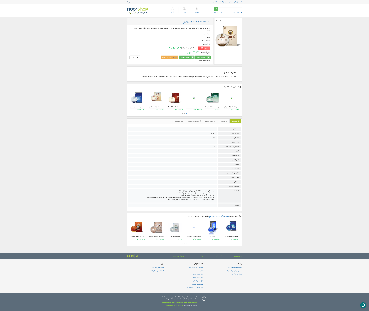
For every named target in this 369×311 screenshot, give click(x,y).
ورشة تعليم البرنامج (198, 274)
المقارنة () (217, 13)
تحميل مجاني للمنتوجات (158, 267)
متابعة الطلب (219, 256)
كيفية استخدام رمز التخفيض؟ (195, 288)
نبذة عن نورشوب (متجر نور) (234, 271)
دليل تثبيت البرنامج (198, 277)
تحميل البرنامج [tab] (209, 121)
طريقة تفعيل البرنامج (197, 284)
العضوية (214, 2)
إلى (230, 2)
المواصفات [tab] (234, 121)
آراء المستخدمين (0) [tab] (177, 121)
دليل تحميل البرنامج (198, 281)
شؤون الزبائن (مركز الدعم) (196, 267)
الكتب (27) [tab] (222, 121)
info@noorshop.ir (178, 256)
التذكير (201, 271)
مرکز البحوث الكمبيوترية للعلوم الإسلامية (174, 305)
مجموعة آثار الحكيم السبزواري (219, 216)
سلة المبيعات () (236, 13)
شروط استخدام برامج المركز (234, 267)
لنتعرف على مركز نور (237, 274)
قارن (133, 57)
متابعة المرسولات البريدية (157, 271)
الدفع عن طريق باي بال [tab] (193, 121)
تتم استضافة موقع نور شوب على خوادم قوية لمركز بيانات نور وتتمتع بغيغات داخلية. (179, 302)
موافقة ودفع (200, 256)
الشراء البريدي (201, 57)
